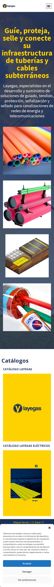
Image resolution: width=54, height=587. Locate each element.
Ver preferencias (27, 579)
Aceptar (27, 563)
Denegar (27, 571)
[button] (49, 527)
